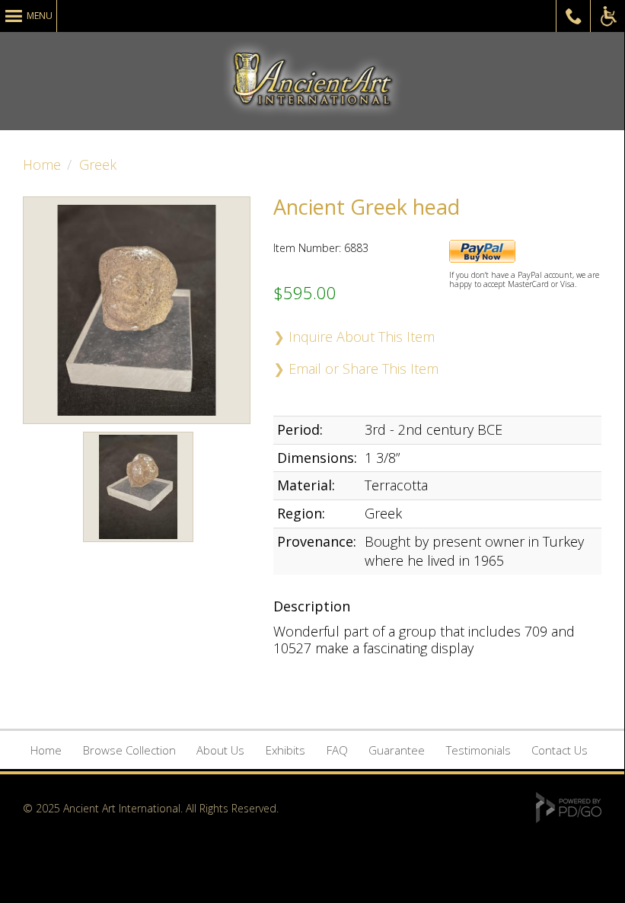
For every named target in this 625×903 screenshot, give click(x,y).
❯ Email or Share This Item (355, 368)
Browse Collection (129, 750)
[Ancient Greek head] (138, 544)
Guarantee (396, 750)
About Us (220, 750)
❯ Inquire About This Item (354, 336)
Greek (97, 164)
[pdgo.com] (568, 819)
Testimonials (478, 750)
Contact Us (559, 750)
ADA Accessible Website (608, 16)
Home (42, 164)
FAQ (337, 750)
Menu (40, 15)
